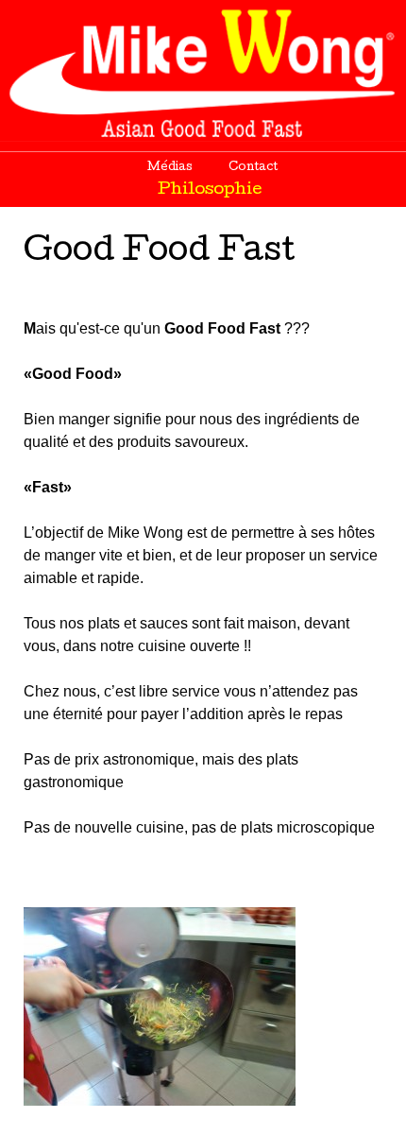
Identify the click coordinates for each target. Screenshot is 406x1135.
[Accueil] (203, 71)
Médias (170, 168)
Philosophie (210, 190)
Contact (253, 168)
